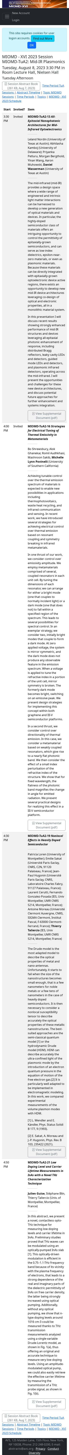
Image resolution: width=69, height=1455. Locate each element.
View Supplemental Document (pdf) (48, 416)
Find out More (42, 38)
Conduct (53, 1449)
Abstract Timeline (28, 92)
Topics (41, 97)
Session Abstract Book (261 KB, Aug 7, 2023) (22, 86)
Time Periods (25, 97)
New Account (21, 13)
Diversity (34, 1453)
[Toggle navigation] (7, 16)
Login (15, 20)
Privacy (40, 1449)
